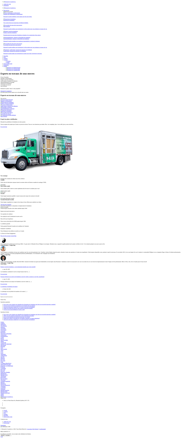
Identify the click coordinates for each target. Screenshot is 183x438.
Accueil (5, 410)
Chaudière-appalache (5, 381)
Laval (2, 353)
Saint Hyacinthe (4, 340)
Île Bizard (3, 367)
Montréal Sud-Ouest (5, 393)
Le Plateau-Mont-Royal (6, 363)
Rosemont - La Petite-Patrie (7, 365)
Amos (2, 350)
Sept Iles (2, 356)
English (5, 66)
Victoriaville (3, 342)
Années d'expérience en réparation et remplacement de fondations (16, 205)
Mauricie (3, 382)
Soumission (6, 5)
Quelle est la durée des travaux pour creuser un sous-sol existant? (18, 308)
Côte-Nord (3, 380)
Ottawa (2, 395)
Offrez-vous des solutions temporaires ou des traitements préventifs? (18, 315)
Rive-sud (3, 359)
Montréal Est (3, 373)
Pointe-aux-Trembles (5, 372)
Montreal (3, 358)
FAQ (4, 57)
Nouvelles (5, 56)
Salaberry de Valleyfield (6, 344)
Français (18, 67)
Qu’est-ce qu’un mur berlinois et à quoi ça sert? (14, 309)
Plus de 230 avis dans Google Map (8, 235)
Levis (2, 351)
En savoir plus (4, 126)
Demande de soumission (6, 91)
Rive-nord (3, 360)
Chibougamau (4, 355)
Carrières (5, 58)
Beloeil (2, 338)
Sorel (2, 347)
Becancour (3, 332)
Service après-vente (7, 63)
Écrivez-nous (6, 423)
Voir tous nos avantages (6, 204)
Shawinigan (3, 345)
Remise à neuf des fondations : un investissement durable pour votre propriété (18, 266)
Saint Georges (4, 349)
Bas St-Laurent (4, 378)
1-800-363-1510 (7, 4)
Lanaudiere (3, 387)
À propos (5, 59)
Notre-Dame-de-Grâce (6, 364)
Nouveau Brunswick (5, 385)
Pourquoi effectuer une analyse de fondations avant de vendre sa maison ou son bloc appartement (22, 276)
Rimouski (3, 346)
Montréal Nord (4, 391)
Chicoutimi (3, 328)
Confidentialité (42, 429)
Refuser (2, 435)
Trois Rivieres (4, 326)
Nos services (6, 10)
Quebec (2, 322)
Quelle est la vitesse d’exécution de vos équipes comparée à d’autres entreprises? (21, 318)
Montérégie (3, 383)
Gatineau (3, 323)
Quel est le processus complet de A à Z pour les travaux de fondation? (19, 307)
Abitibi (2, 394)
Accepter (8, 435)
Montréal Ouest (4, 374)
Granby (2, 337)
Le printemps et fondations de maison (9, 286)
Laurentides (3, 368)
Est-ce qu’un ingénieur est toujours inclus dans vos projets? (16, 317)
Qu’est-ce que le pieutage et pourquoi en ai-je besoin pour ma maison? (19, 305)
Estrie (2, 362)
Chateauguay (4, 335)
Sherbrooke (3, 324)
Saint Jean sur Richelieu (6, 333)
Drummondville (4, 336)
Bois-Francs (3, 377)
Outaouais (3, 389)
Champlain (3, 386)
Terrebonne (3, 354)
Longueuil (3, 331)
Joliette (2, 341)
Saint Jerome (3, 329)
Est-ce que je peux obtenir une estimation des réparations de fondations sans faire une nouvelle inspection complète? (29, 304)
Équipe (8, 62)
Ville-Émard (3, 376)
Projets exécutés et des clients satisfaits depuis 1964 (15, 208)
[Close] (11, 435)
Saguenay (3, 327)
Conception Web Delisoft (32, 429)
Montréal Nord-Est (5, 390)
